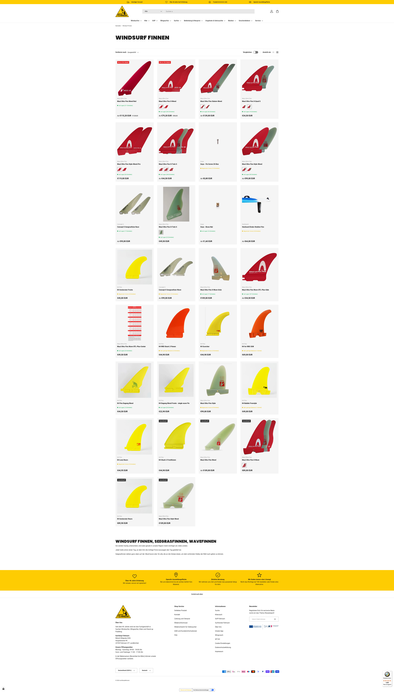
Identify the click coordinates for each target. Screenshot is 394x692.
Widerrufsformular (181, 623)
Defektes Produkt (180, 610)
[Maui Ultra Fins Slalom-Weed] (217, 78)
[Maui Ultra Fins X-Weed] (176, 78)
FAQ (175, 635)
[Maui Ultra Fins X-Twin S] (176, 141)
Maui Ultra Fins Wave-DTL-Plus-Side (255, 290)
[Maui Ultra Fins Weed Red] (134, 78)
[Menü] (390, 672)
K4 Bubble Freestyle (249, 403)
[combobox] (198, 11)
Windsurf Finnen (127, 26)
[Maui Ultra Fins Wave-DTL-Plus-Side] (259, 267)
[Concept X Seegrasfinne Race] (134, 204)
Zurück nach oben (197, 594)
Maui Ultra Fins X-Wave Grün (211, 290)
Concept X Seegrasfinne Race (128, 227)
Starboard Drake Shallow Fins (253, 227)
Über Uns (218, 627)
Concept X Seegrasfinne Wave (170, 290)
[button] (277, 11)
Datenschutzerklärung (223, 647)
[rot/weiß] (249, 169)
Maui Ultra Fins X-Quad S (251, 101)
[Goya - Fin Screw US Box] (217, 141)
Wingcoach (219, 635)
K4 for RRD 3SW (248, 346)
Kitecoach (218, 615)
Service (258, 21)
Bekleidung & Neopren (192, 21)
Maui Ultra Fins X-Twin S (168, 164)
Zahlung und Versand (182, 619)
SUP (153, 21)
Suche (217, 610)
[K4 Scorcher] (217, 323)
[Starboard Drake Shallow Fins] (259, 204)
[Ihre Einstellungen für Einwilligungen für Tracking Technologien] (3, 688)
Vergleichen (247, 52)
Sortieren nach (120, 52)
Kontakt (177, 615)
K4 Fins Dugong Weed (125, 403)
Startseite (118, 26)
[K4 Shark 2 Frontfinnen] (176, 437)
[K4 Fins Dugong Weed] (134, 380)
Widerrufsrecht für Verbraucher (185, 627)
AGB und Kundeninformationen (185, 631)
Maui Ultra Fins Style (208, 403)
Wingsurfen (164, 21)
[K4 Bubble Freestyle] (259, 380)
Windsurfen (135, 21)
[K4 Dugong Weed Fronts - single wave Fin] (176, 380)
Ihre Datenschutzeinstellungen (201, 690)
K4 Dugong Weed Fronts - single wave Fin (174, 403)
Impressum (219, 651)
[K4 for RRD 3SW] (259, 323)
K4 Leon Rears (122, 460)
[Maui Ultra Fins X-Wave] (259, 437)
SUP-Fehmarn (220, 619)
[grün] (208, 107)
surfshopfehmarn (124, 680)
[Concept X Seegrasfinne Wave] (176, 267)
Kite (145, 21)
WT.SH (217, 639)
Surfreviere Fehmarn (222, 623)
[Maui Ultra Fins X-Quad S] (259, 78)
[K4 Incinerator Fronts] (134, 267)
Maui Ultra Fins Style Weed (169, 519)
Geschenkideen (244, 21)
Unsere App (219, 631)
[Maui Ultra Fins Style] (217, 380)
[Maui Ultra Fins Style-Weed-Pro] (134, 141)
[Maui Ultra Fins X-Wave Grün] (217, 267)
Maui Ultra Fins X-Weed (167, 101)
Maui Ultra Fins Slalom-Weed (211, 101)
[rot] (166, 107)
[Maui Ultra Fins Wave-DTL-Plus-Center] (134, 323)
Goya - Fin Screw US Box (209, 164)
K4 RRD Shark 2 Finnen (167, 346)
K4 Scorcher (204, 346)
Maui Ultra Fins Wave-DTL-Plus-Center (131, 346)
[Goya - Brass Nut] (217, 204)
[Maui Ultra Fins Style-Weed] (259, 141)
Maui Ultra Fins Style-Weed (252, 164)
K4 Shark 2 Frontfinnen (167, 460)
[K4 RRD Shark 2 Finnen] (176, 323)
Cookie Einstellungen (222, 643)
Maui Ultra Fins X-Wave (250, 460)
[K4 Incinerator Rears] (134, 496)
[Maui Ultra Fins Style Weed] (176, 496)
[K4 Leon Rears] (134, 437)
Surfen (176, 21)
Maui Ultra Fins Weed (208, 460)
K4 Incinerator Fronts (125, 290)
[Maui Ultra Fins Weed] (217, 437)
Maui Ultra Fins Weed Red (126, 101)
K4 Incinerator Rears (124, 519)
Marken (231, 21)
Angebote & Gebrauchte (214, 21)
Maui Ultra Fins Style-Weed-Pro (128, 164)
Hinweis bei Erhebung (185, 690)
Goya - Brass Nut (206, 227)
